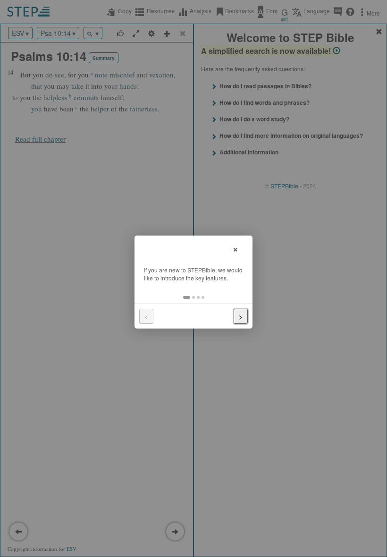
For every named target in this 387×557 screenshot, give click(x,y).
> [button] (241, 316)
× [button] (235, 248)
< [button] (146, 316)
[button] (186, 297)
